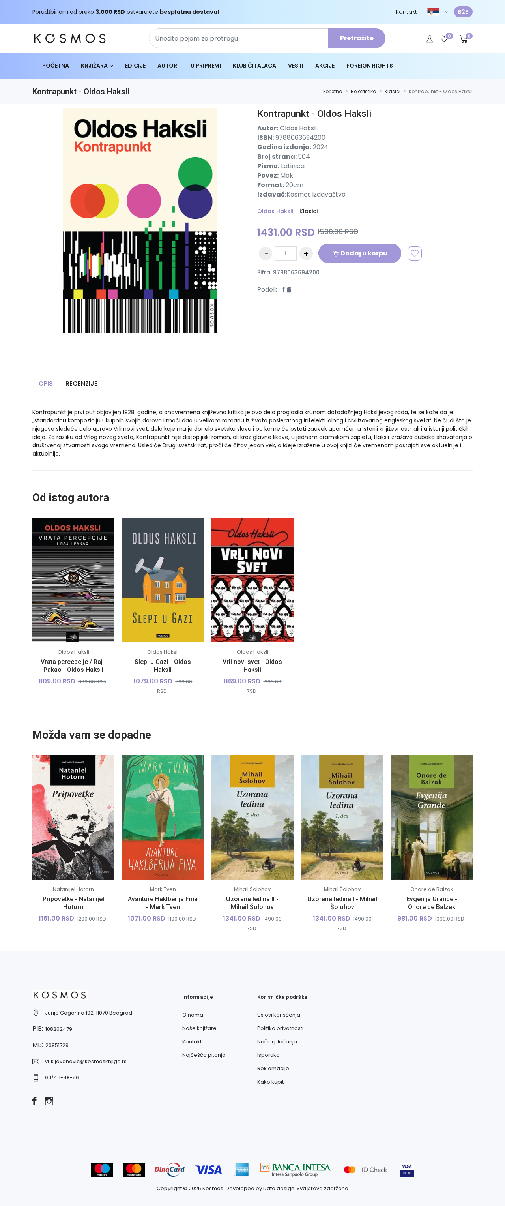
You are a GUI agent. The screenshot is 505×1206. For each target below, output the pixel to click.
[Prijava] (429, 38)
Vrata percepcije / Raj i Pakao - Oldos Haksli (73, 665)
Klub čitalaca (254, 65)
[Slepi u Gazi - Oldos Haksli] (163, 580)
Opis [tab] (46, 383)
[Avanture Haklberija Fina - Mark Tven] (163, 817)
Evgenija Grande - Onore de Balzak (431, 902)
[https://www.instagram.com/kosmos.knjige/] (49, 1102)
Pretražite (357, 38)
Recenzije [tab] (81, 383)
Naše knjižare (199, 1028)
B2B (463, 12)
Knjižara (94, 65)
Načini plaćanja (277, 1041)
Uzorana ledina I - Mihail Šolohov (342, 902)
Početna (55, 65)
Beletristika (363, 91)
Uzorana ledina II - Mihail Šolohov (252, 902)
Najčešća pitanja (204, 1055)
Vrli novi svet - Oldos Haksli (252, 665)
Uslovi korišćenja (278, 1014)
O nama (192, 1014)
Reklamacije (273, 1068)
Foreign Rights (369, 65)
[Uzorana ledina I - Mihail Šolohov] (342, 817)
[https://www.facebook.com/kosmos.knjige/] (34, 1102)
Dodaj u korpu (363, 253)
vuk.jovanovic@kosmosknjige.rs (86, 1061)
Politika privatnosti (280, 1028)
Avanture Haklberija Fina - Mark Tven (163, 902)
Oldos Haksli (275, 211)
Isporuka (268, 1055)
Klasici (392, 91)
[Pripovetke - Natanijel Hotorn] (73, 817)
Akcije (325, 65)
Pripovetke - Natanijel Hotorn (73, 902)
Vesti (295, 65)
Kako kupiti (271, 1082)
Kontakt (406, 12)
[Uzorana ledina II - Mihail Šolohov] (252, 817)
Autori (168, 65)
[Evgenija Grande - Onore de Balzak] (432, 817)
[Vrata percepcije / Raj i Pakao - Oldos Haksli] (73, 580)
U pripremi (206, 65)
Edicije (135, 65)
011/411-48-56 (62, 1077)
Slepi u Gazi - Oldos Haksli (163, 665)
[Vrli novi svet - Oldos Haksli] (252, 580)
